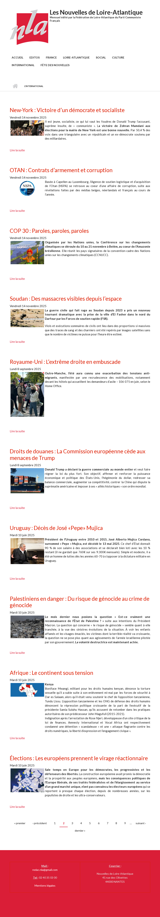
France (51, 57)
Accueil (17, 57)
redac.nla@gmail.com (45, 869)
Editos (34, 57)
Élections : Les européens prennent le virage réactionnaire (79, 758)
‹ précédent (40, 823)
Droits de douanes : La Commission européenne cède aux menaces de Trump (77, 454)
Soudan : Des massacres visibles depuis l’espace (66, 298)
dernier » (80, 830)
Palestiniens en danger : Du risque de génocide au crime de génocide (79, 602)
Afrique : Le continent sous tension (51, 672)
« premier (19, 823)
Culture (118, 57)
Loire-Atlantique (76, 57)
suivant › (141, 823)
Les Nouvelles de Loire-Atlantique (96, 12)
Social (101, 57)
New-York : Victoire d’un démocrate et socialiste (67, 110)
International (23, 65)
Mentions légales (45, 885)
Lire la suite (17, 150)
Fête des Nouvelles (55, 65)
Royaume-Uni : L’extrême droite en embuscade (65, 361)
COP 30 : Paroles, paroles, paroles (49, 230)
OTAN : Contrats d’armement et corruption (61, 170)
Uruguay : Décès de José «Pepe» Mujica (56, 528)
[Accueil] (29, 27)
